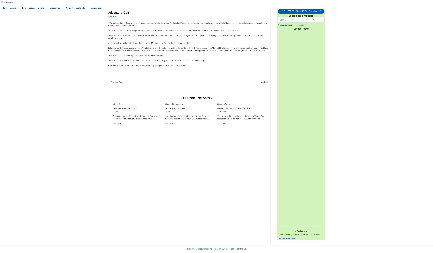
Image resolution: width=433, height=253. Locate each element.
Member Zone (96, 8)
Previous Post (115, 82)
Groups (32, 8)
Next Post (265, 82)
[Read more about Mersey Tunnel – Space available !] (224, 104)
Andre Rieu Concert (175, 108)
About (13, 8)
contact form (184, 65)
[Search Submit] (313, 20)
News (23, 8)
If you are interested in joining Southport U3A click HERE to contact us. (216, 249)
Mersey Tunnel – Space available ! (234, 108)
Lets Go (112, 16)
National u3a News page (288, 238)
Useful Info (80, 8)
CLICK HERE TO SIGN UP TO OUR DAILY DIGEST (301, 11)
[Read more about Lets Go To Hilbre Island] (121, 104)
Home (5, 8)
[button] (14, 8)
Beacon (183, 60)
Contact (69, 8)
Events (41, 8)
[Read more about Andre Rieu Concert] (174, 104)
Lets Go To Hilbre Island (125, 108)
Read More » (118, 123)
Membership (55, 8)
